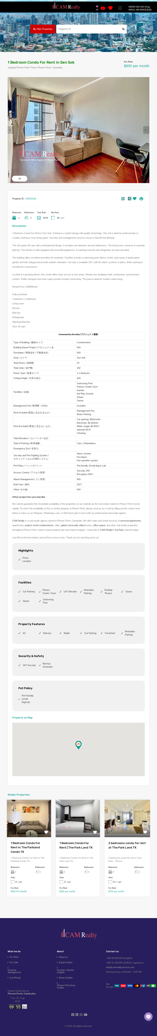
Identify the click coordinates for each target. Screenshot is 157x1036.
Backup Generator (48, 665)
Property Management (14, 971)
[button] (81, 749)
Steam (26, 601)
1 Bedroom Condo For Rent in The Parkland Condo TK (25, 847)
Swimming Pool (48, 601)
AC (24, 633)
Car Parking (29, 591)
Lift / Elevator (70, 591)
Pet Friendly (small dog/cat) (28, 698)
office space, (99, 525)
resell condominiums (43, 525)
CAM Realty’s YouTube (111, 530)
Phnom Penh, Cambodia (22, 992)
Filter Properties (44, 29)
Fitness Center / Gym (49, 591)
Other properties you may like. (29, 497)
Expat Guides (66, 962)
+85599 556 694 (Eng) (139, 7)
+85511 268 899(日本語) (140, 9)
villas (81, 525)
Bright (67, 633)
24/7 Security (29, 665)
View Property (29, 829)
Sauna (128, 591)
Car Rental (15, 978)
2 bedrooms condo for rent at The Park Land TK (127, 845)
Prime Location (27, 559)
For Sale (14, 962)
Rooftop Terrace (108, 591)
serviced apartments (130, 520)
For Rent (14, 957)
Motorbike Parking (89, 591)
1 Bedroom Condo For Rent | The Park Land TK (76, 845)
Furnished (110, 633)
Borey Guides (66, 978)
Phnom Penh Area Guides (66, 986)
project (28, 525)
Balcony (47, 633)
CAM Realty (18, 520)
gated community (69, 525)
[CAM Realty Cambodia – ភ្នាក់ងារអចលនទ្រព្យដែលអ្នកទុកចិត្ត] (66, 6)
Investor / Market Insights (65, 971)
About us (63, 957)
